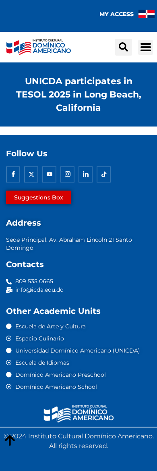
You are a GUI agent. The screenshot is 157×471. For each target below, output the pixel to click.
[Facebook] (13, 174)
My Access (116, 14)
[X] (31, 174)
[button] (123, 47)
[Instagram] (67, 174)
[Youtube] (49, 174)
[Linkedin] (85, 174)
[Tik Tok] (104, 174)
